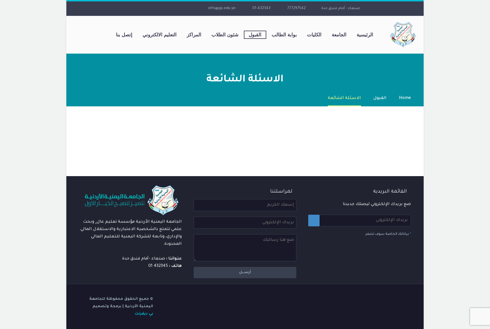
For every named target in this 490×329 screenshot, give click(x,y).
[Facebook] (185, 8)
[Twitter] (168, 8)
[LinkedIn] (177, 8)
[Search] (105, 34)
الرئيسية (365, 34)
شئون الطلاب (225, 34)
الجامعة (339, 34)
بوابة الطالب (284, 34)
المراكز (194, 34)
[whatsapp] (126, 8)
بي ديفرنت (144, 314)
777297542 (296, 8)
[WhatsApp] (134, 8)
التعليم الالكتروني (160, 34)
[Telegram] (143, 8)
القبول (255, 34)
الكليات (314, 34)
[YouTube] (151, 8)
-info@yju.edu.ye (222, 8)
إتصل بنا (124, 34)
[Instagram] (160, 8)
